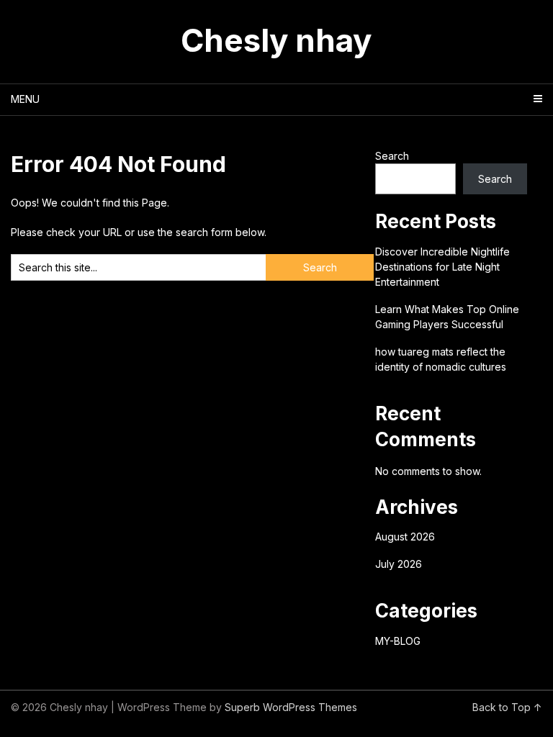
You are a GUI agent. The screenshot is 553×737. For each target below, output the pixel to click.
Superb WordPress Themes (291, 707)
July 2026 (398, 564)
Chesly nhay (276, 40)
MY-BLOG (398, 641)
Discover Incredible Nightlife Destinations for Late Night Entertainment (442, 266)
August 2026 (405, 536)
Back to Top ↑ (507, 707)
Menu (25, 99)
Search (392, 156)
